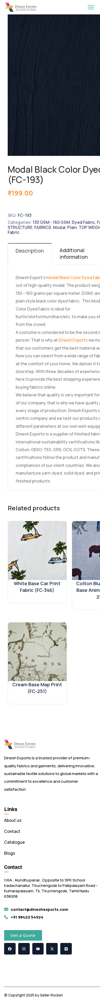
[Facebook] (10, 949)
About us (13, 820)
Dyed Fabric (83, 222)
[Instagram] (24, 949)
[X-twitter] (52, 949)
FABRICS (42, 227)
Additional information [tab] (73, 253)
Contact (12, 831)
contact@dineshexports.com (39, 909)
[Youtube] (38, 949)
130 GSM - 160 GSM (51, 222)
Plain (72, 227)
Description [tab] (30, 250)
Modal (59, 227)
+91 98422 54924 (27, 917)
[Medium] (66, 949)
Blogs (9, 853)
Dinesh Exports (73, 340)
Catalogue (14, 842)
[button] (23, 935)
